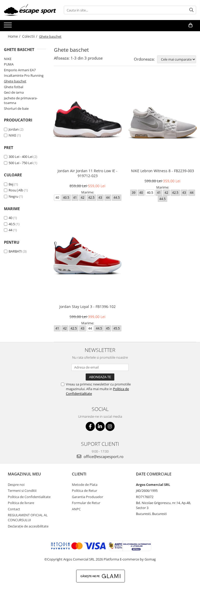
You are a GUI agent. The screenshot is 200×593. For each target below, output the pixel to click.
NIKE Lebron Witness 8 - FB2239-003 (162, 170)
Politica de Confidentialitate (29, 496)
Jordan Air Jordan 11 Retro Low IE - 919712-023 (87, 173)
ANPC (76, 509)
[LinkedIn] (100, 426)
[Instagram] (110, 426)
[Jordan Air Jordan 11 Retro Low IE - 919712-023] (87, 121)
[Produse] (8, 26)
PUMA (9, 64)
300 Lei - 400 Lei (21, 156)
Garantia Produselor (87, 496)
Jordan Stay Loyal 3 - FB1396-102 (87, 306)
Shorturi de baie (16, 108)
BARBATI (15, 251)
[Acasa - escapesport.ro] (30, 10)
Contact (14, 509)
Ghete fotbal (13, 87)
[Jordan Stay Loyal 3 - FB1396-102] (87, 256)
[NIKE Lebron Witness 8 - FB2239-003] (162, 121)
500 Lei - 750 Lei (21, 162)
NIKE (7, 58)
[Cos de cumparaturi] (190, 25)
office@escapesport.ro (103, 456)
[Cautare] (191, 10)
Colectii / (30, 36)
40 (10, 217)
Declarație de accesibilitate (28, 526)
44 (10, 230)
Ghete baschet (15, 81)
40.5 (12, 224)
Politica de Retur (84, 490)
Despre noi (16, 484)
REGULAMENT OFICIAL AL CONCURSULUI (28, 517)
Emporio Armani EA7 (20, 70)
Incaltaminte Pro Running (23, 75)
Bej (11, 184)
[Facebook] (90, 426)
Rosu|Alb (16, 190)
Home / (14, 36)
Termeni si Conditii (22, 490)
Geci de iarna (14, 92)
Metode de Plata (84, 484)
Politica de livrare (21, 502)
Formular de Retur (86, 502)
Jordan (14, 129)
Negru (13, 196)
